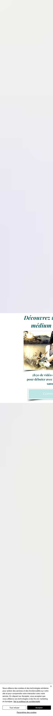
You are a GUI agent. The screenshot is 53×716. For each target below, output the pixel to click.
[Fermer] (49, 688)
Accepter (39, 707)
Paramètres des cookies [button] (26, 712)
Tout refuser (14, 707)
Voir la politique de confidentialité (26, 701)
